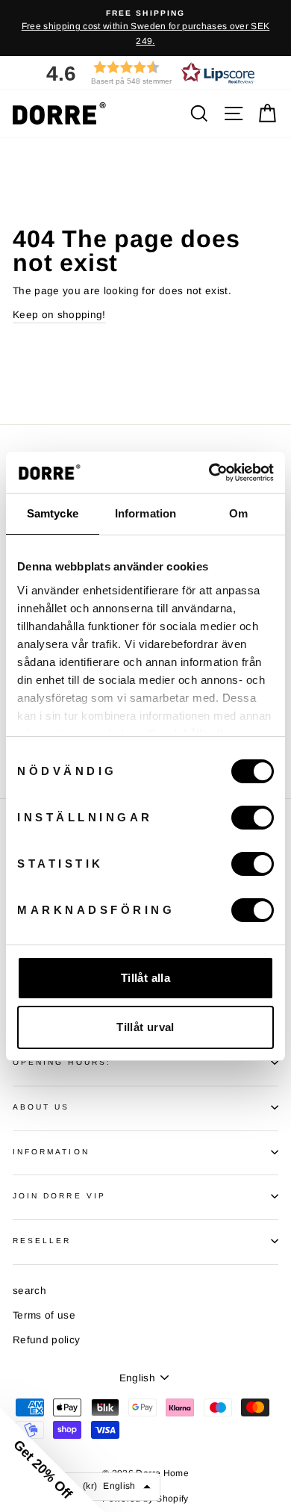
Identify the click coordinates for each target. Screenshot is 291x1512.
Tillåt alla (145, 977)
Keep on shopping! (59, 314)
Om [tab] (238, 513)
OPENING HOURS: (62, 1062)
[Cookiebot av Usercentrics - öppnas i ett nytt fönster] (209, 472)
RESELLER (42, 1240)
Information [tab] (145, 513)
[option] (145, 28)
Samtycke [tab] (52, 513)
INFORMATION (51, 1152)
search (29, 1290)
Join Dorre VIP (59, 1196)
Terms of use (44, 1315)
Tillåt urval (145, 1027)
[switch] (252, 818)
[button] (145, 73)
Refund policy (46, 1339)
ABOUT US (41, 1107)
